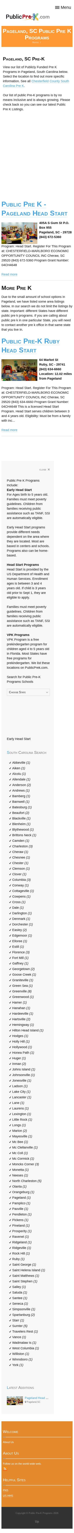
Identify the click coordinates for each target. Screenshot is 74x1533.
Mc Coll (20, 1153)
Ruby (18, 1259)
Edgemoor (22, 935)
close (44, 469)
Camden (20, 841)
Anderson (21, 785)
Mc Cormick (23, 1158)
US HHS (8, 1495)
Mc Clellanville (25, 1147)
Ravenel (20, 1236)
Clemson (21, 868)
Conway (20, 885)
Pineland (21, 1225)
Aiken (18, 768)
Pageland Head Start (38, 1398)
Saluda (19, 1292)
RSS (5, 1469)
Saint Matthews (25, 1276)
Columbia (21, 880)
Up (37, 1521)
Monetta (20, 1170)
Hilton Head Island (27, 1030)
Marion (19, 1131)
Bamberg (21, 796)
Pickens (20, 1220)
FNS (5, 1490)
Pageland (21, 1197)
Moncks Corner (25, 1164)
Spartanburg (23, 1315)
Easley (19, 930)
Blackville (21, 818)
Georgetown (23, 969)
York (17, 1365)
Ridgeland (22, 1242)
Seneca (20, 1303)
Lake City (21, 1091)
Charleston (22, 846)
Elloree (19, 941)
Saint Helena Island (28, 1270)
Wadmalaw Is (24, 1342)
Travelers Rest (25, 1331)
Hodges (20, 1036)
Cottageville (23, 891)
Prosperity (22, 1231)
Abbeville (21, 762)
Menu (66, 7)
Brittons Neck (24, 835)
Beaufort (20, 813)
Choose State (17, 692)
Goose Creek (24, 974)
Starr (18, 1320)
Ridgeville (21, 1248)
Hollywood (22, 1047)
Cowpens (21, 896)
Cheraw (20, 852)
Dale (18, 907)
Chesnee (21, 857)
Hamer (19, 1002)
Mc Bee (20, 1142)
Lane (18, 1103)
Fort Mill (20, 958)
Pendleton (22, 1214)
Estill (18, 946)
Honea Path (23, 1052)
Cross (19, 902)
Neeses (20, 1175)
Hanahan (21, 1008)
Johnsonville (23, 1075)
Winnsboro (22, 1359)
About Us (8, 1442)
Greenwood (23, 997)
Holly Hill (21, 1041)
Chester (20, 863)
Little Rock (22, 1119)
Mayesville (22, 1136)
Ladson (20, 1086)
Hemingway (23, 1025)
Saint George (24, 1264)
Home (35, 42)
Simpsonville (23, 1309)
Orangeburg (23, 1192)
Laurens (20, 1108)
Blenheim (21, 824)
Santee (19, 1298)
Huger (19, 1058)
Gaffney (20, 963)
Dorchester (22, 924)
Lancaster (21, 1097)
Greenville (22, 991)
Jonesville (21, 1080)
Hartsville (21, 1019)
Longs (19, 1125)
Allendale (21, 779)
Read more (9, 274)
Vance (19, 1337)
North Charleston (26, 1181)
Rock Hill (21, 1253)
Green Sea (22, 986)
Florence (21, 952)
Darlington (22, 913)
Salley (19, 1287)
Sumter (19, 1326)
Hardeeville (22, 1013)
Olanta (19, 1186)
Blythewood (23, 829)
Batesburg (22, 807)
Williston (20, 1354)
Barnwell (20, 801)
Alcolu (19, 774)
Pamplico (21, 1203)
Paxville (20, 1209)
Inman (19, 1064)
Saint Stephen (24, 1281)
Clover (19, 874)
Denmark (21, 919)
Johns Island (23, 1069)
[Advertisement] (37, 153)
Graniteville (22, 980)
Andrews (21, 790)
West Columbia (25, 1348)
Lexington (21, 1114)
